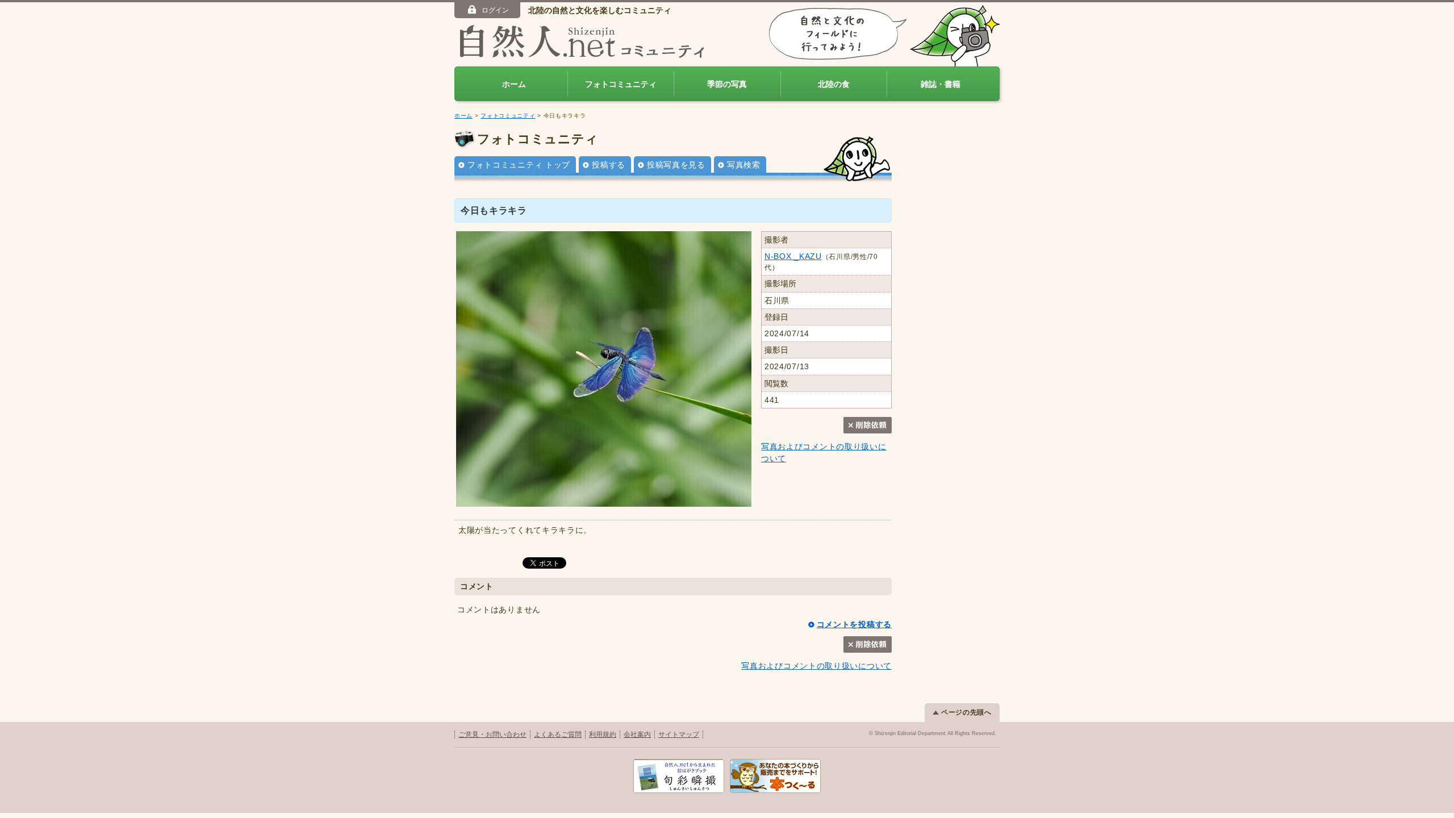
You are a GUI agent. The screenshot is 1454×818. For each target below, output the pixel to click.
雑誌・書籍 (940, 84)
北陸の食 (834, 84)
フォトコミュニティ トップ (518, 164)
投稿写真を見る (676, 164)
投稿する (608, 164)
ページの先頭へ (966, 712)
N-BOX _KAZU (793, 256)
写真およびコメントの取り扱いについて (816, 665)
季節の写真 (727, 84)
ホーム (514, 84)
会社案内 (637, 734)
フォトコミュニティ (621, 84)
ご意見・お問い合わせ (492, 734)
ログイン (495, 10)
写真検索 (744, 164)
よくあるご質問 (558, 734)
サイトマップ (678, 734)
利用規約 (602, 734)
